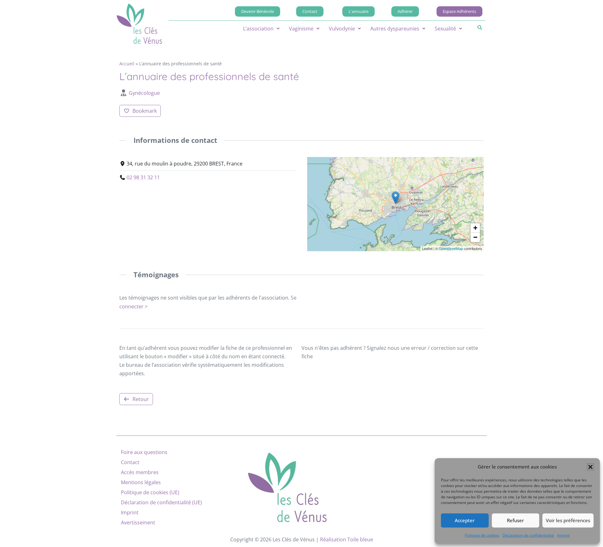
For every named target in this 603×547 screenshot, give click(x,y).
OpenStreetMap (451, 248)
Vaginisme (301, 28)
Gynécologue (144, 92)
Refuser (515, 520)
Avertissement (138, 522)
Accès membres (140, 472)
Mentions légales (141, 482)
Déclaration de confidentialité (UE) (161, 502)
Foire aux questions (144, 452)
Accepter (465, 520)
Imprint (563, 535)
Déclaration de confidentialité (528, 535)
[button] (590, 467)
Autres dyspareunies (394, 28)
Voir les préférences (568, 520)
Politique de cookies (482, 535)
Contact (130, 462)
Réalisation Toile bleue (346, 539)
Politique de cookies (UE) (150, 492)
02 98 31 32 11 (143, 177)
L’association (258, 28)
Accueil (126, 64)
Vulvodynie (342, 28)
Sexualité (445, 28)
